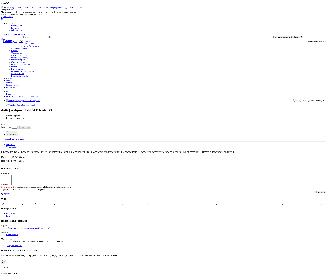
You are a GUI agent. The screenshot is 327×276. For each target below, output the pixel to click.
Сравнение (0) (7, 17)
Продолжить (320, 192)
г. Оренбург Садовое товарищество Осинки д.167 (28, 228)
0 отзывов (5, 139)
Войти (22, 34)
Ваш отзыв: (6, 185)
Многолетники (17, 73)
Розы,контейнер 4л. (19, 76)
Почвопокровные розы (21, 57)
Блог (8, 216)
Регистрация (16, 25)
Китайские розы (18, 69)
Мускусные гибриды (20, 55)
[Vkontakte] (7, 267)
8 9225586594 (17, 10)
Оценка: (4, 189)
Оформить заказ (18, 30)
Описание (10, 145)
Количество (6, 127)
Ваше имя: (5, 173)
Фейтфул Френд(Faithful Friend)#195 (22, 96)
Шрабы (14, 51)
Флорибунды (16, 53)
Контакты (10, 213)
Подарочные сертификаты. (23, 71)
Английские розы (31, 46)
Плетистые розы (18, 60)
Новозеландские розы (20, 64)
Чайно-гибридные (19, 48)
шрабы (7, 194)
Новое (14, 67)
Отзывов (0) (11, 147)
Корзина (15, 28)
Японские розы (18, 62)
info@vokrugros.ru (14, 246)
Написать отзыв (17, 139)
